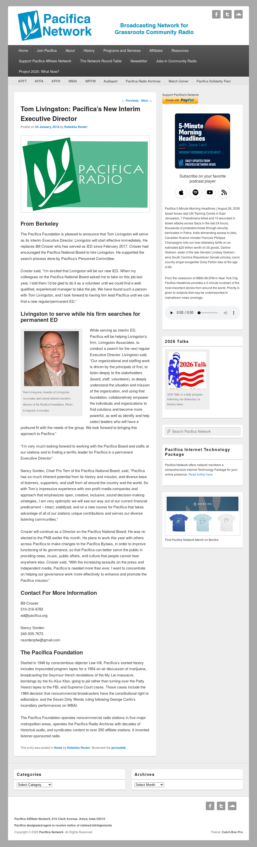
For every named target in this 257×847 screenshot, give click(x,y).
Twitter (227, 14)
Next (146, 100)
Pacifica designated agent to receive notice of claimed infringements (63, 825)
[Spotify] (195, 192)
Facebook (216, 14)
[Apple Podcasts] (181, 192)
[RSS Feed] (224, 192)
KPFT (22, 81)
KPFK (56, 81)
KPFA (39, 81)
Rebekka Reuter (76, 126)
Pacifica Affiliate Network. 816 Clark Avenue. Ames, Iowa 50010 (59, 818)
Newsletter (139, 60)
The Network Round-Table (101, 60)
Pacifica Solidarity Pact (214, 81)
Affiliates (156, 50)
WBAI (73, 81)
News (58, 747)
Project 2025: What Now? (39, 71)
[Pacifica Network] (105, 39)
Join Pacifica (47, 50)
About (70, 50)
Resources (179, 50)
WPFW (90, 81)
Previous (130, 100)
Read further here (200, 474)
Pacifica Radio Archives (143, 81)
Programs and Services (122, 50)
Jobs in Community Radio (176, 60)
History (89, 50)
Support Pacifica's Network (180, 94)
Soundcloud (238, 14)
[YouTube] (210, 192)
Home (23, 50)
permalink (118, 747)
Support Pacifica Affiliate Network (45, 60)
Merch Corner (178, 81)
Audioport (110, 81)
